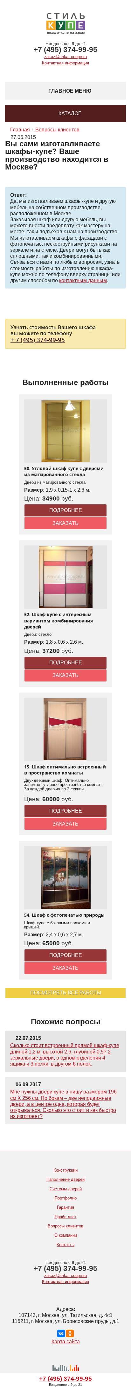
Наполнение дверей (65, 1179)
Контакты (65, 1244)
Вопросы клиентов (65, 1226)
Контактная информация (65, 63)
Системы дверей (66, 1188)
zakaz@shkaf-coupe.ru (65, 56)
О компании (65, 1235)
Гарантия (65, 1207)
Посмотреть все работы (65, 992)
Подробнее (65, 510)
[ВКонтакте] (61, 1333)
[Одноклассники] (70, 1333)
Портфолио (66, 1198)
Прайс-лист (66, 1216)
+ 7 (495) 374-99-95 (37, 340)
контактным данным (83, 280)
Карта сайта (66, 1341)
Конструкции (65, 1170)
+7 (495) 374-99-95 (65, 49)
